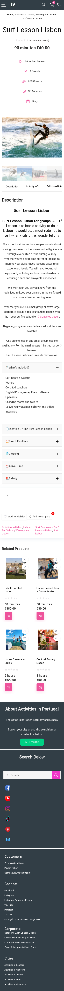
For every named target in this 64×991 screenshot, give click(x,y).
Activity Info (32, 186)
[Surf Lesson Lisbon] (32, 113)
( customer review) (39, 40)
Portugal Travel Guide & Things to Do (22, 919)
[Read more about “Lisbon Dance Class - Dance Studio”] (40, 616)
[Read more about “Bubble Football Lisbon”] (8, 616)
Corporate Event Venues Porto (19, 942)
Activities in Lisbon (13, 974)
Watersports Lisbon (46, 14)
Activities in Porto (12, 979)
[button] (32, 367)
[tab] (12, 186)
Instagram (9, 895)
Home (10, 14)
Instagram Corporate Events (18, 900)
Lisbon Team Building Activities (19, 937)
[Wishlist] (59, 5)
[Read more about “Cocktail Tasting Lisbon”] (40, 687)
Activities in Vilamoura (15, 984)
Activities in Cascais (14, 965)
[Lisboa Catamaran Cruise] (16, 631)
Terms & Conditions (14, 863)
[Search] (44, 4)
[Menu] (4, 4)
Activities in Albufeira (14, 969)
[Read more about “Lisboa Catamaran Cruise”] (8, 687)
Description (12, 186)
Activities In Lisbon (24, 14)
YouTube (8, 905)
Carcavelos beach (48, 316)
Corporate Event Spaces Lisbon (20, 933)
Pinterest (8, 909)
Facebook (9, 890)
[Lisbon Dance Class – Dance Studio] (48, 560)
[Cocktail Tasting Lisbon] (48, 631)
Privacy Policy (11, 868)
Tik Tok (8, 914)
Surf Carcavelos (44, 527)
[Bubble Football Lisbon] (16, 560)
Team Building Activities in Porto (20, 947)
